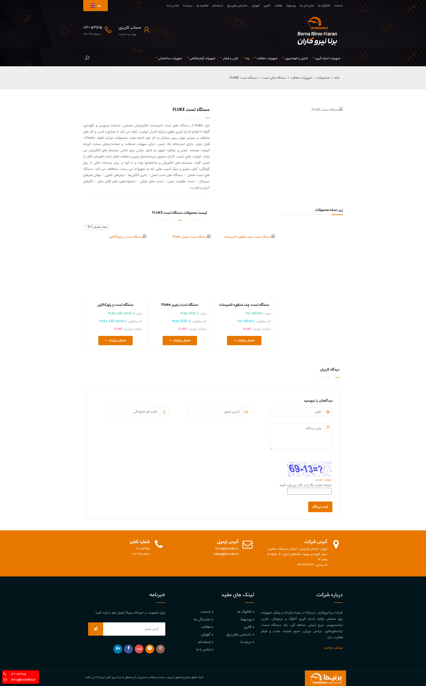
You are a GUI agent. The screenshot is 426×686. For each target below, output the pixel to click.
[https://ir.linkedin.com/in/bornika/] (117, 649)
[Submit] (95, 629)
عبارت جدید (323, 479)
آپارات (139, 649)
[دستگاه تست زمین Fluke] (180, 265)
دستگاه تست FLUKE (244, 77)
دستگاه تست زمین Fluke (179, 305)
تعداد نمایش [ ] (97, 227)
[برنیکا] (317, 31)
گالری (267, 6)
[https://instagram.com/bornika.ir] (160, 649)
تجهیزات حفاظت (301, 77)
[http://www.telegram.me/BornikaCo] (149, 649)
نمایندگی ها (307, 6)
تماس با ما (173, 6)
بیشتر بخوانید (333, 647)
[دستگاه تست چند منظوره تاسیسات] (244, 265)
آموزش (256, 6)
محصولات (322, 77)
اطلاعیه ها (202, 6)
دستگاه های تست (274, 77)
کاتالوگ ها (324, 6)
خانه (336, 77)
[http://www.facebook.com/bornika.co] (128, 649)
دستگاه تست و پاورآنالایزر (115, 305)
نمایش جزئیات (246, 340)
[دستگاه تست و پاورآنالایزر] (115, 265)
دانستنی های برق (237, 6)
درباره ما (187, 6)
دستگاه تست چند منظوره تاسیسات (244, 305)
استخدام (218, 6)
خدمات (338, 6)
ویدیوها (291, 6)
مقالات (278, 6)
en (99, 6)
